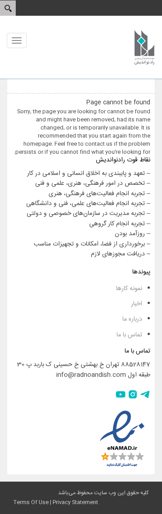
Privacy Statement (75, 502)
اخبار (136, 304)
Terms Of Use (31, 502)
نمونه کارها (129, 288)
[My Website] (144, 47)
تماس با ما (129, 335)
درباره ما (132, 319)
